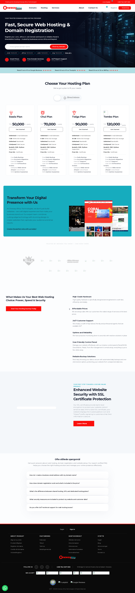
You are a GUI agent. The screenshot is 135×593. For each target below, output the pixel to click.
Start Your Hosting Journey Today (23, 309)
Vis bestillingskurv (16, 552)
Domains (33, 8)
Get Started (20, 129)
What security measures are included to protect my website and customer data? (59, 499)
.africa (27, 53)
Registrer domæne (17, 546)
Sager (62, 529)
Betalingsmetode (45, 549)
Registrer (114, 8)
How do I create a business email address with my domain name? (53, 475)
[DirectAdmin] (71, 98)
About (81, 8)
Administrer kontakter (76, 549)
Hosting (44, 8)
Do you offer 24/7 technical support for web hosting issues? (51, 507)
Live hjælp (106, 2)
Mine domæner (74, 543)
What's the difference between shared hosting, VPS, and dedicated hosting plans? (59, 491)
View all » (68, 53)
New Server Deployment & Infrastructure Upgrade (19, 2)
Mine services (73, 546)
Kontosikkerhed (74, 552)
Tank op (42, 546)
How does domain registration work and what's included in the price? (55, 483)
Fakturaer (43, 540)
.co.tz (12, 53)
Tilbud (41, 543)
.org (57, 53)
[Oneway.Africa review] (53, 582)
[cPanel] (57, 98)
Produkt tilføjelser (16, 543)
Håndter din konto (74, 540)
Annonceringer (102, 546)
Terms (100, 549)
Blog (99, 543)
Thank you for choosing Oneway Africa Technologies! (21, 2)
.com (42, 53)
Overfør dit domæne (17, 549)
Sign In (72, 529)
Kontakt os (101, 552)
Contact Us (93, 8)
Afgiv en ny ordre (16, 540)
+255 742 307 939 (123, 2)
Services (55, 8)
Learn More (82, 424)
